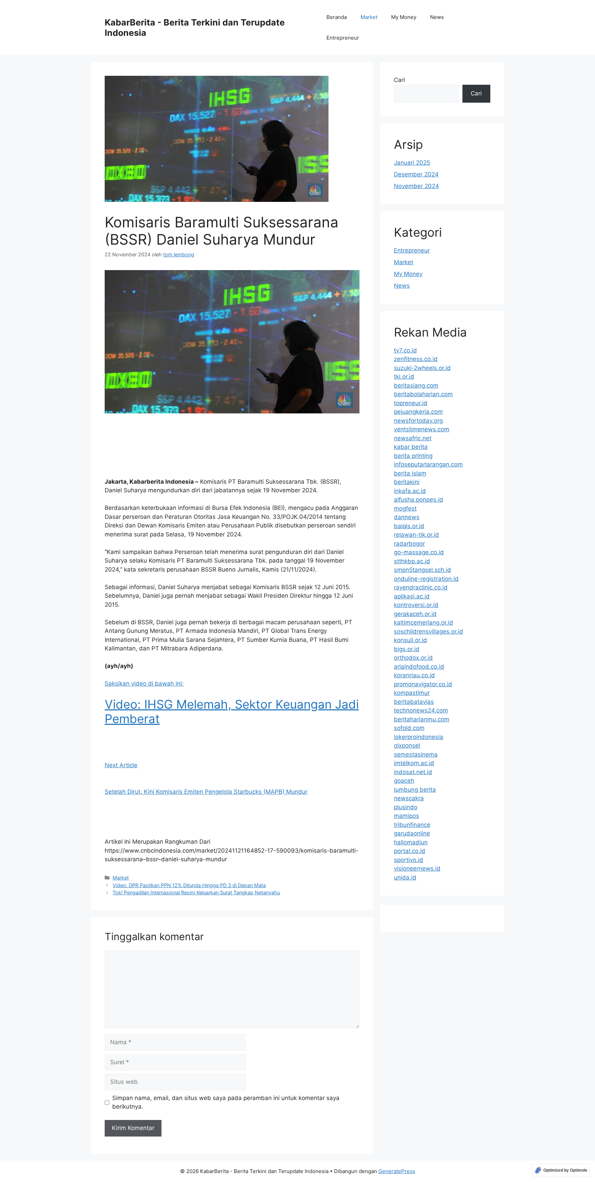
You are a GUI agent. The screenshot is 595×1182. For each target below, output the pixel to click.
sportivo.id (408, 859)
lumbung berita (415, 789)
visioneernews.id (417, 868)
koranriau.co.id (414, 675)
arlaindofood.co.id (419, 666)
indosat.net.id (413, 772)
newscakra (409, 798)
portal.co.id (409, 850)
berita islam (410, 473)
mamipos (406, 815)
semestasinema (416, 754)
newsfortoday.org (418, 420)
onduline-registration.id (426, 578)
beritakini (406, 482)
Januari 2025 (412, 162)
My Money (403, 17)
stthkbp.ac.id (412, 561)
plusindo (405, 807)
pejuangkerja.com (418, 411)
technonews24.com (421, 710)
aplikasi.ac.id (412, 596)
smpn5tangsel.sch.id (422, 569)
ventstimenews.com (421, 429)
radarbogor (409, 543)
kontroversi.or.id (416, 605)
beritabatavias (414, 701)
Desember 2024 (416, 174)
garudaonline (412, 833)
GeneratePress (396, 1171)
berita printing (413, 455)
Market (369, 17)
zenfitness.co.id (416, 359)
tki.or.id (404, 376)
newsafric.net (412, 438)
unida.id (405, 877)
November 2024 (416, 186)
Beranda (336, 17)
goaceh (404, 780)
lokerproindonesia (418, 736)
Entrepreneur (342, 37)
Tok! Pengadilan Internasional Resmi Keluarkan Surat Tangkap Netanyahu (196, 892)
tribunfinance (412, 824)
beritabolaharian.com (423, 394)
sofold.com (409, 727)
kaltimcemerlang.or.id (423, 622)
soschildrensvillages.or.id (428, 631)
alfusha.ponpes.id (418, 499)
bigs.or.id (406, 649)
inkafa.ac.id (410, 490)
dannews (406, 517)
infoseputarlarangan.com (428, 464)
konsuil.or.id (410, 640)
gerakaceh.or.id (415, 613)
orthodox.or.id (413, 657)
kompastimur (412, 692)
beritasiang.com (416, 385)
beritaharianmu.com (421, 719)
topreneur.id (410, 403)
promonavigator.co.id (423, 684)
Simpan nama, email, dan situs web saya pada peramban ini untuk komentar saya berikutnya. (226, 1102)
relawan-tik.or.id (416, 534)
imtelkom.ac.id (414, 763)
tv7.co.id (405, 350)
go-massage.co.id (419, 552)
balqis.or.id (409, 526)
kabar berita (411, 446)
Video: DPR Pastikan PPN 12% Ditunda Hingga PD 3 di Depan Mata (189, 885)
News (437, 17)
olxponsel (407, 745)
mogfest (405, 508)
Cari (399, 79)
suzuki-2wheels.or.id (422, 367)
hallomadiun (411, 842)
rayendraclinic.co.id (421, 587)
